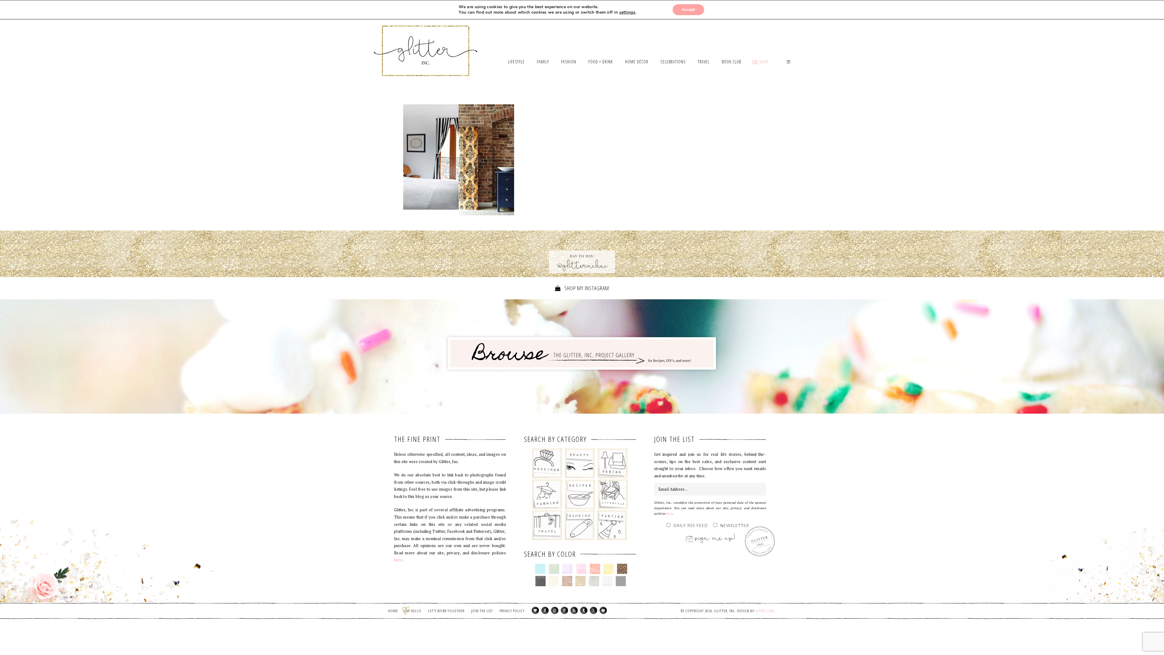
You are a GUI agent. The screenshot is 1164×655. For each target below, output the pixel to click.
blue (540, 569)
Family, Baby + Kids (579, 525)
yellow (608, 569)
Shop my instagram (586, 288)
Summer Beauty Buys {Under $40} (458, 159)
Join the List (482, 610)
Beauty (580, 463)
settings (627, 12)
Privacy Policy (512, 610)
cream (553, 581)
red (595, 569)
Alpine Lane (765, 610)
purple (567, 569)
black (540, 581)
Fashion (547, 494)
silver (594, 581)
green (554, 569)
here (398, 560)
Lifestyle (613, 494)
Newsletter (734, 526)
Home (393, 610)
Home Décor (613, 463)
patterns (621, 581)
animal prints (622, 569)
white (607, 581)
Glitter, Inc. (426, 43)
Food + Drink (580, 494)
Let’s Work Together (446, 610)
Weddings (547, 463)
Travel (547, 525)
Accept (688, 9)
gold (580, 581)
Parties (612, 525)
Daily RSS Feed (691, 526)
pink (581, 569)
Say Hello (413, 610)
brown (567, 581)
